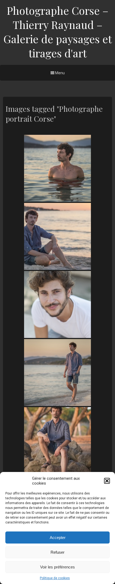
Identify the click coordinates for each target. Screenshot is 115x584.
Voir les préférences (57, 567)
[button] (107, 480)
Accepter (58, 537)
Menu (59, 73)
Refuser (57, 552)
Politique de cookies (55, 578)
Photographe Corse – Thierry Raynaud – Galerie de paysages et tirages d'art (57, 31)
